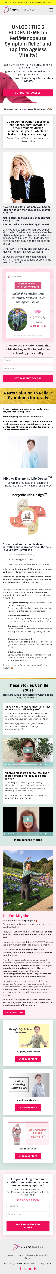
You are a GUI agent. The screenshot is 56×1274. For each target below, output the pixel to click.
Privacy (11, 1255)
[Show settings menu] (46, 764)
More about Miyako (14, 1012)
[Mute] (41, 764)
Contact (28, 1258)
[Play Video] (4, 764)
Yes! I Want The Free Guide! (28, 1226)
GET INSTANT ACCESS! (28, 93)
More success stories (28, 840)
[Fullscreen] (51, 764)
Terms (21, 1255)
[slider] (26, 764)
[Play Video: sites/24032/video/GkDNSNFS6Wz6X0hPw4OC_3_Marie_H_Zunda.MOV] (28, 819)
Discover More (28, 1058)
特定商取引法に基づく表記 (37, 1255)
